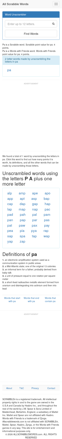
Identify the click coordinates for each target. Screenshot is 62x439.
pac (47, 209)
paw (22, 225)
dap (22, 203)
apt (22, 198)
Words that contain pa (50, 299)
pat (9, 225)
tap (34, 235)
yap (10, 241)
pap (23, 219)
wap (47, 235)
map (22, 209)
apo (47, 193)
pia (22, 230)
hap (47, 203)
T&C (21, 388)
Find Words (31, 33)
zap (22, 241)
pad (10, 214)
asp (34, 198)
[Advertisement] (31, 118)
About (9, 388)
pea (10, 230)
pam (47, 214)
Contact (51, 388)
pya (34, 230)
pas (47, 219)
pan (10, 219)
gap (35, 203)
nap (35, 209)
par (34, 219)
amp (22, 193)
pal (34, 214)
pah (23, 214)
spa (22, 235)
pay (47, 225)
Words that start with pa (12, 299)
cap (10, 203)
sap (10, 235)
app (10, 198)
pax (34, 225)
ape (35, 193)
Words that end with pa (31, 299)
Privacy (35, 388)
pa (9, 69)
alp (9, 193)
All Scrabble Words (15, 4)
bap (46, 198)
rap (46, 230)
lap (9, 209)
